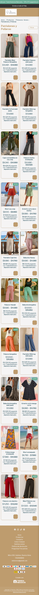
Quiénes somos (19, 544)
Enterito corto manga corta (29, 404)
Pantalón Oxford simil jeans (10, 110)
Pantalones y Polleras (8, 22)
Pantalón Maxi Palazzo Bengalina (10, 61)
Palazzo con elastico (10, 501)
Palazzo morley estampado (29, 158)
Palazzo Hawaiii (10, 305)
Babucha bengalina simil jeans (10, 404)
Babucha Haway (29, 258)
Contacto (19, 539)
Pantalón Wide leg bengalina (29, 110)
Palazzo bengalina (10, 354)
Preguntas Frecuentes (20, 549)
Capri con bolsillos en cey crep (10, 158)
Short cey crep (10, 209)
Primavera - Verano (23, 20)
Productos (10, 20)
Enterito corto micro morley (29, 210)
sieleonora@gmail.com (19, 561)
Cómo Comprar (19, 542)
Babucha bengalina (29, 305)
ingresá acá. (32, 590)
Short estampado (29, 452)
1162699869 (19, 558)
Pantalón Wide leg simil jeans (29, 355)
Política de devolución (19, 546)
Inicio (3, 20)
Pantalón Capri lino (10, 258)
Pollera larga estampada (10, 453)
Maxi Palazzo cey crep (29, 502)
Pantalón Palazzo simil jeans (29, 61)
